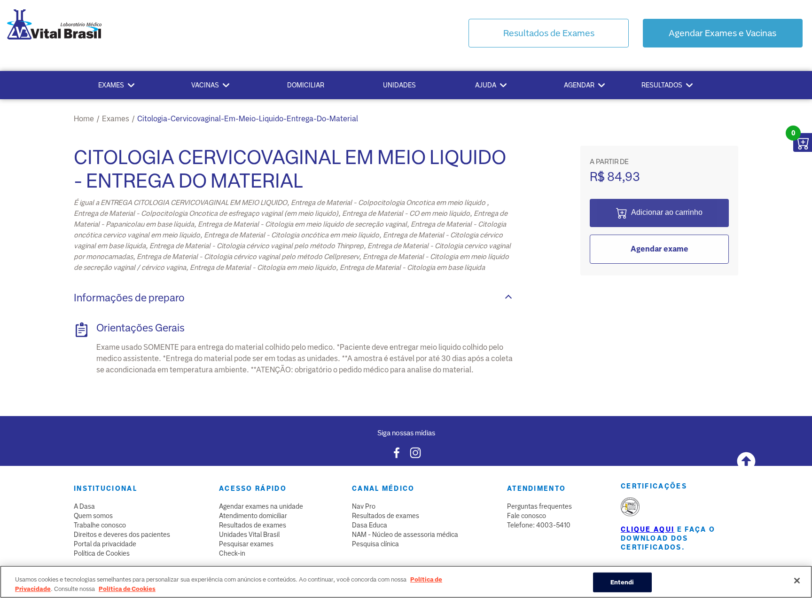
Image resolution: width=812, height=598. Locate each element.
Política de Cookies (102, 553)
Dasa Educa (369, 525)
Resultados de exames (252, 525)
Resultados (661, 85)
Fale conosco (526, 515)
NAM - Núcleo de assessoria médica (405, 534)
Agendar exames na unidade (261, 506)
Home (84, 118)
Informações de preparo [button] (129, 298)
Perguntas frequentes (539, 506)
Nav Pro (363, 506)
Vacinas (205, 85)
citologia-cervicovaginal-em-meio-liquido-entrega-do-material (247, 118)
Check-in (232, 553)
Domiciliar (305, 85)
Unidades (399, 85)
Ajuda (485, 85)
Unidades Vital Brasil (249, 534)
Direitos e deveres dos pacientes (122, 534)
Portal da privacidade (105, 544)
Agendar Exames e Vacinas (722, 33)
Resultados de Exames (548, 33)
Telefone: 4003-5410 (538, 525)
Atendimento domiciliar (253, 515)
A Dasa (84, 506)
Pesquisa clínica (375, 544)
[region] (406, 582)
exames (115, 118)
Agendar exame (659, 248)
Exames (111, 85)
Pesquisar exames (246, 544)
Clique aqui (647, 529)
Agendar (579, 85)
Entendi (622, 582)
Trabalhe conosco (100, 525)
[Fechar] (797, 580)
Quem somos (93, 515)
